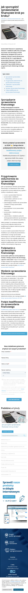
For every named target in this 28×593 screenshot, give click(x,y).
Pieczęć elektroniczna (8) (7, 460)
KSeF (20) (3, 457)
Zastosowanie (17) (6, 474)
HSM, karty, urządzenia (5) (8, 453)
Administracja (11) (5, 439)
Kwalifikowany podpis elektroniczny (10, 309)
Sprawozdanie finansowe (14, 18)
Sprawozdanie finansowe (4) (8, 471)
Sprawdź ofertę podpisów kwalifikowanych (14, 333)
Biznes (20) (4, 443)
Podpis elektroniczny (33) (7, 464)
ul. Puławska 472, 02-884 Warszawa (12, 577)
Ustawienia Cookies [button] (7, 589)
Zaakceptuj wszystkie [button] (18, 589)
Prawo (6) (3, 467)
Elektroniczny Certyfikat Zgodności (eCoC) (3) (12, 446)
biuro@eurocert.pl (12, 566)
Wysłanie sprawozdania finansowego (15, 88)
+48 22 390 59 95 (12, 559)
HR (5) (2, 450)
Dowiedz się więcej (14, 164)
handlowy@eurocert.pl (12, 568)
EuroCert (3, 18)
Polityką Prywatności (15, 581)
